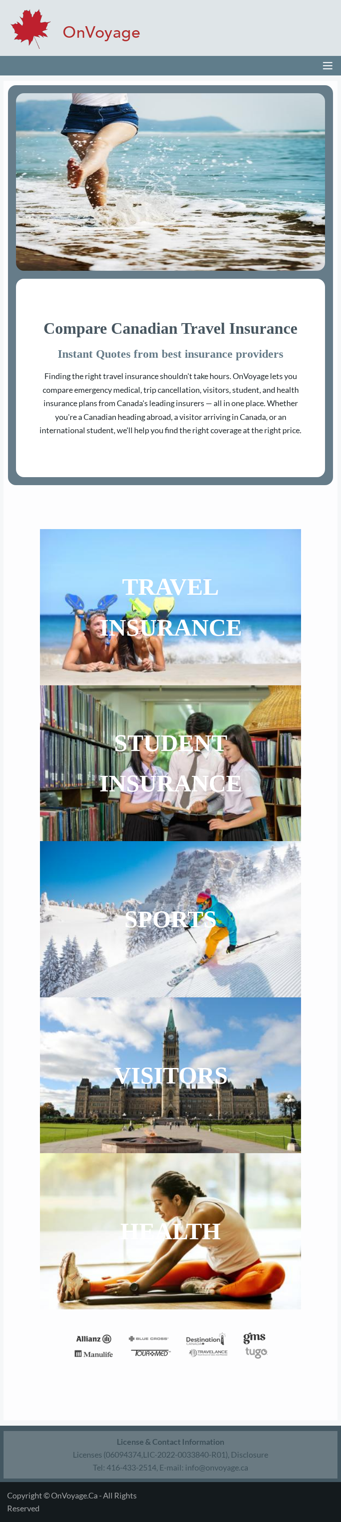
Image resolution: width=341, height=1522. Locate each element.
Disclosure (249, 1454)
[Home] (74, 29)
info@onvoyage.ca (216, 1467)
